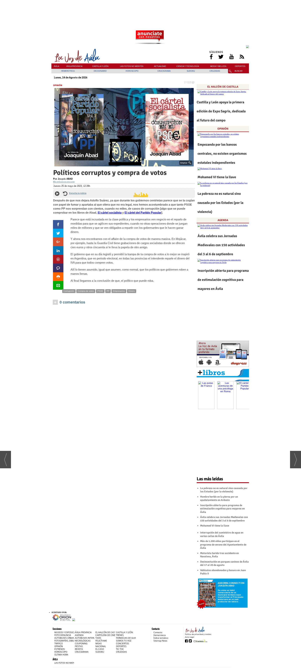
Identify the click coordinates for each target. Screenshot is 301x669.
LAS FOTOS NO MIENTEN (131, 66)
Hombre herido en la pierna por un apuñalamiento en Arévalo (219, 498)
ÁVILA (56, 66)
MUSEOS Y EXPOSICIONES (67, 632)
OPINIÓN (57, 85)
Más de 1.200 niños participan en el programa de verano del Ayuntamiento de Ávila (223, 544)
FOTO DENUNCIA (62, 635)
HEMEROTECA (68, 71)
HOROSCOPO (132, 71)
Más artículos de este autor (64, 182)
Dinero (131, 291)
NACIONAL (100, 646)
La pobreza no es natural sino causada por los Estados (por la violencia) (220, 202)
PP (108, 291)
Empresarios (119, 291)
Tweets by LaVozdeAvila (223, 469)
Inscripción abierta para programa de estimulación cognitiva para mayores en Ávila (223, 279)
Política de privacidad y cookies (198, 634)
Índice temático (160, 637)
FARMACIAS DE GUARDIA (128, 637)
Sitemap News (160, 640)
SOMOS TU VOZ (123, 640)
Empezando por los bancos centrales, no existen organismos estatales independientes (222, 153)
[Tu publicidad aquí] (150, 37)
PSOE (100, 291)
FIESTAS (79, 646)
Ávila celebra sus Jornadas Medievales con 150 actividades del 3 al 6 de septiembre (221, 245)
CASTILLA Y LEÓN (100, 66)
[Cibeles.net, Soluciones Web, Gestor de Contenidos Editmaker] (200, 640)
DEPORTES (240, 66)
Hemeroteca (159, 635)
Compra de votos (86, 291)
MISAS (98, 643)
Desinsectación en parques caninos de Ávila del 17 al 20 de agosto (224, 563)
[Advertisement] (150, 8)
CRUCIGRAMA (164, 71)
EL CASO (99, 649)
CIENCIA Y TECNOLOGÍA (187, 66)
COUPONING (81, 643)
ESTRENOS (59, 649)
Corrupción (69, 291)
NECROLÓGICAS (83, 640)
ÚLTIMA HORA (61, 654)
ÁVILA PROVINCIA (74, 66)
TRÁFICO (58, 643)
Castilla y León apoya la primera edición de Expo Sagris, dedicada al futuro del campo (221, 111)
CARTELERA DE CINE (105, 635)
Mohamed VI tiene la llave (217, 177)
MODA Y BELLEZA (218, 66)
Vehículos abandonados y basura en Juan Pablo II (223, 572)
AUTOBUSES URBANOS (65, 637)
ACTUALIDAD (160, 66)
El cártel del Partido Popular (143, 212)
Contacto (157, 632)
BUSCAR (238, 71)
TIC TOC (120, 649)
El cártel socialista (110, 212)
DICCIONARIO (100, 71)
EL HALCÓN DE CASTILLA (222, 87)
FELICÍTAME (101, 640)
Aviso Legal (189, 637)
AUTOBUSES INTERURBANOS (89, 637)
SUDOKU (191, 71)
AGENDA (223, 220)
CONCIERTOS (122, 643)
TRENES (120, 635)
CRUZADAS (215, 71)
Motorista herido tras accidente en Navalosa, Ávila (219, 555)
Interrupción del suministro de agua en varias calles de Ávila (221, 534)
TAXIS (98, 637)
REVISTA (79, 649)
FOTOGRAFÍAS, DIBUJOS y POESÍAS (71, 640)
